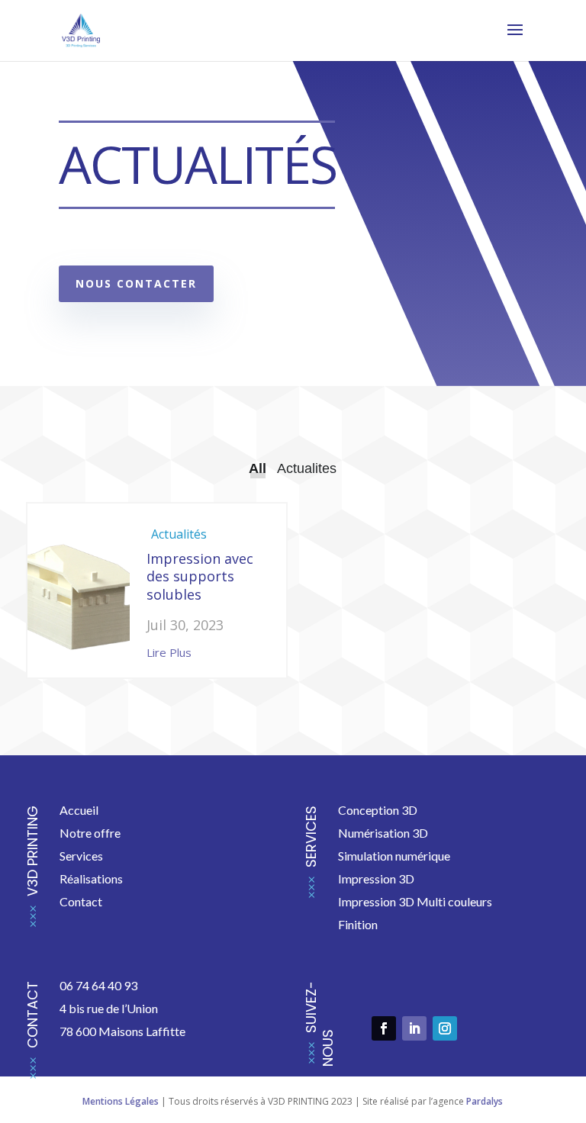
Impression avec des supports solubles (199, 576)
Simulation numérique (394, 855)
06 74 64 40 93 (98, 985)
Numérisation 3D (383, 832)
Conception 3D (377, 810)
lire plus (169, 652)
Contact (81, 901)
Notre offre (90, 832)
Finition (358, 924)
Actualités (179, 534)
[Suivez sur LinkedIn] (414, 1028)
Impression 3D (376, 878)
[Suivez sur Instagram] (445, 1028)
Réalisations (91, 878)
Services (82, 855)
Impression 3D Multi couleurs (415, 901)
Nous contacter (136, 283)
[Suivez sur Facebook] (384, 1028)
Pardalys (484, 1101)
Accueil (79, 810)
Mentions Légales (120, 1101)
